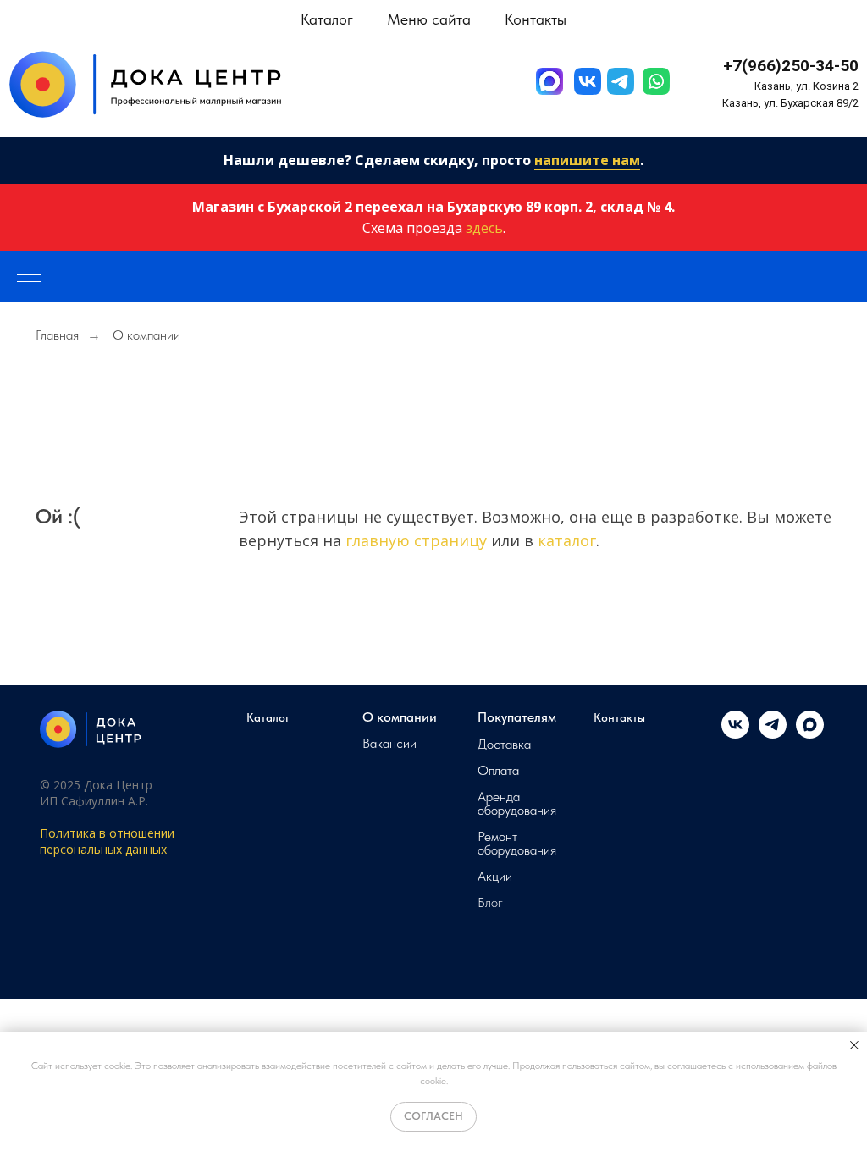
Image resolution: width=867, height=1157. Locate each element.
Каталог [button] (327, 19)
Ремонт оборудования (517, 843)
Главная (57, 335)
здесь (484, 228)
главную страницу (416, 540)
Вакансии (389, 743)
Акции (495, 876)
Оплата (498, 771)
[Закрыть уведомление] (854, 1045)
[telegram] (773, 734)
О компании (399, 717)
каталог (567, 540)
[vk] (735, 734)
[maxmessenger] (810, 734)
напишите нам (587, 160)
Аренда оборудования (517, 803)
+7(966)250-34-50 (791, 65)
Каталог (268, 717)
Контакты (535, 19)
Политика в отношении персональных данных (107, 841)
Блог (490, 903)
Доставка (504, 744)
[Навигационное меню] (29, 276)
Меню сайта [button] (429, 19)
